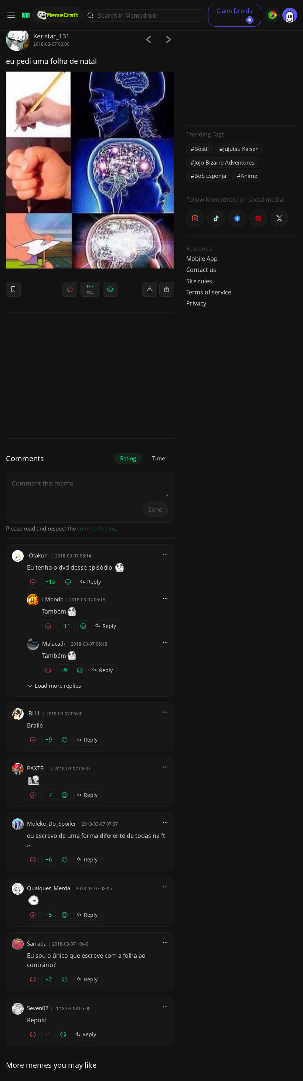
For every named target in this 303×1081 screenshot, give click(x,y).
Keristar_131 (51, 36)
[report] (149, 289)
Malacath (54, 643)
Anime (249, 175)
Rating (128, 458)
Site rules (199, 281)
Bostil (201, 148)
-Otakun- (38, 555)
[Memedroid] (24, 15)
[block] (166, 289)
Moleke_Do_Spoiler (51, 823)
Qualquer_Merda (48, 888)
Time (158, 458)
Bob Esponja (210, 175)
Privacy (196, 303)
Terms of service (208, 292)
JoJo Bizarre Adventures (224, 162)
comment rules (96, 528)
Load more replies (58, 685)
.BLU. (33, 713)
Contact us (201, 270)
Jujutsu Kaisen (241, 148)
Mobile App (202, 259)
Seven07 (37, 1008)
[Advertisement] (241, 74)
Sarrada (36, 943)
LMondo (53, 599)
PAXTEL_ (37, 768)
